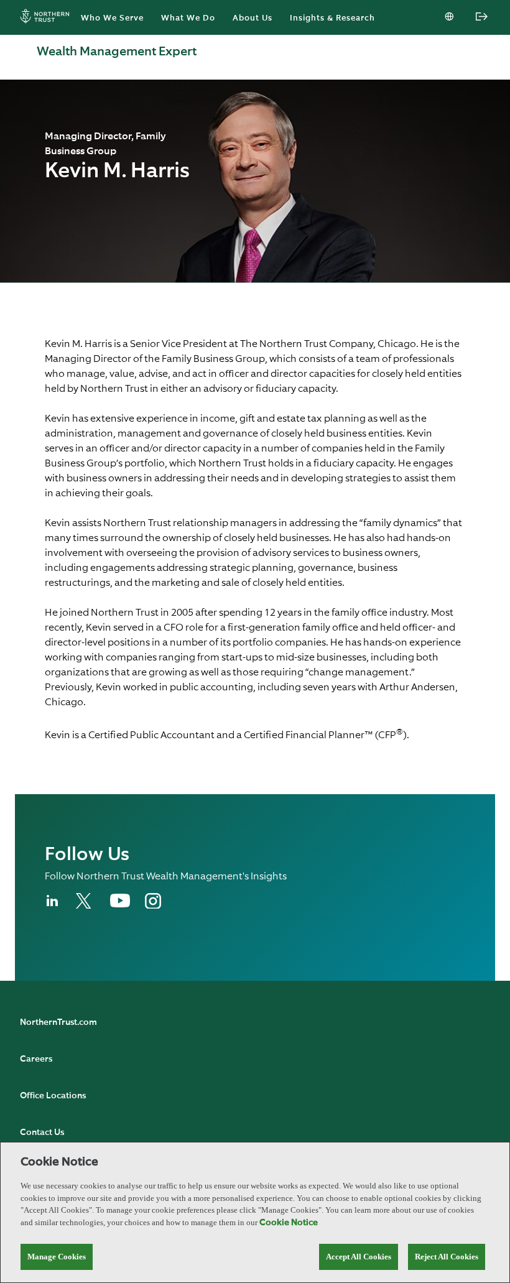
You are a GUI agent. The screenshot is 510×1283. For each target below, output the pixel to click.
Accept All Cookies (358, 1256)
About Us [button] (252, 18)
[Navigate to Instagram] (153, 906)
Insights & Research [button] (332, 18)
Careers (36, 1059)
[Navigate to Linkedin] (53, 906)
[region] (255, 1212)
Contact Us (42, 1132)
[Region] (450, 17)
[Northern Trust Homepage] (48, 17)
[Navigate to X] (85, 906)
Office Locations (53, 1095)
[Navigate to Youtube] (120, 905)
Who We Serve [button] (112, 18)
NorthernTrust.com (58, 1022)
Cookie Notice (288, 1222)
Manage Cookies (56, 1256)
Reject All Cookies (446, 1256)
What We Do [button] (188, 18)
